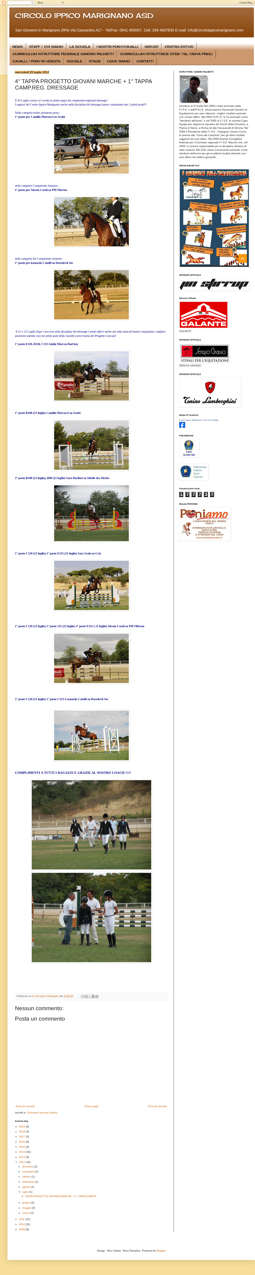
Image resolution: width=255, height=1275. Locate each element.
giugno (26, 1202)
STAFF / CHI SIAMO (46, 47)
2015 (22, 1146)
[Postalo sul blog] (86, 996)
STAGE (95, 61)
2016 (22, 1141)
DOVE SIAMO (118, 61)
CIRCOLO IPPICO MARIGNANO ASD (84, 16)
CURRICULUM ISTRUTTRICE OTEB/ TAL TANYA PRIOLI (166, 54)
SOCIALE (74, 61)
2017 (22, 1136)
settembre (28, 1181)
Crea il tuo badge (210, 420)
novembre (28, 1171)
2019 (22, 1126)
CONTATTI (144, 61)
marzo (26, 1212)
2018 (22, 1131)
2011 (22, 1219)
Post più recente (25, 1106)
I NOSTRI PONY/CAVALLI (117, 47)
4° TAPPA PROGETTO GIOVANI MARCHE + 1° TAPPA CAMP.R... (59, 1196)
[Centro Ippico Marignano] (182, 426)
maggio (27, 1207)
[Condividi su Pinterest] (97, 996)
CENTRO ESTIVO (179, 47)
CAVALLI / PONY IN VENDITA (36, 61)
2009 (22, 1229)
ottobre (26, 1176)
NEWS (17, 47)
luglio (25, 1191)
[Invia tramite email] (83, 996)
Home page (91, 1106)
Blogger (161, 1250)
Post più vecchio (157, 1106)
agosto (26, 1186)
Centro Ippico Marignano (190, 420)
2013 (22, 1157)
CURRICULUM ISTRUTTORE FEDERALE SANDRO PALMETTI (63, 54)
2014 (22, 1151)
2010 (22, 1224)
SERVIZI (151, 47)
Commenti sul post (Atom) (42, 1112)
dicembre (28, 1166)
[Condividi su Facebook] (93, 996)
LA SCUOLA (79, 47)
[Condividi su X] (90, 996)
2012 (22, 1162)
